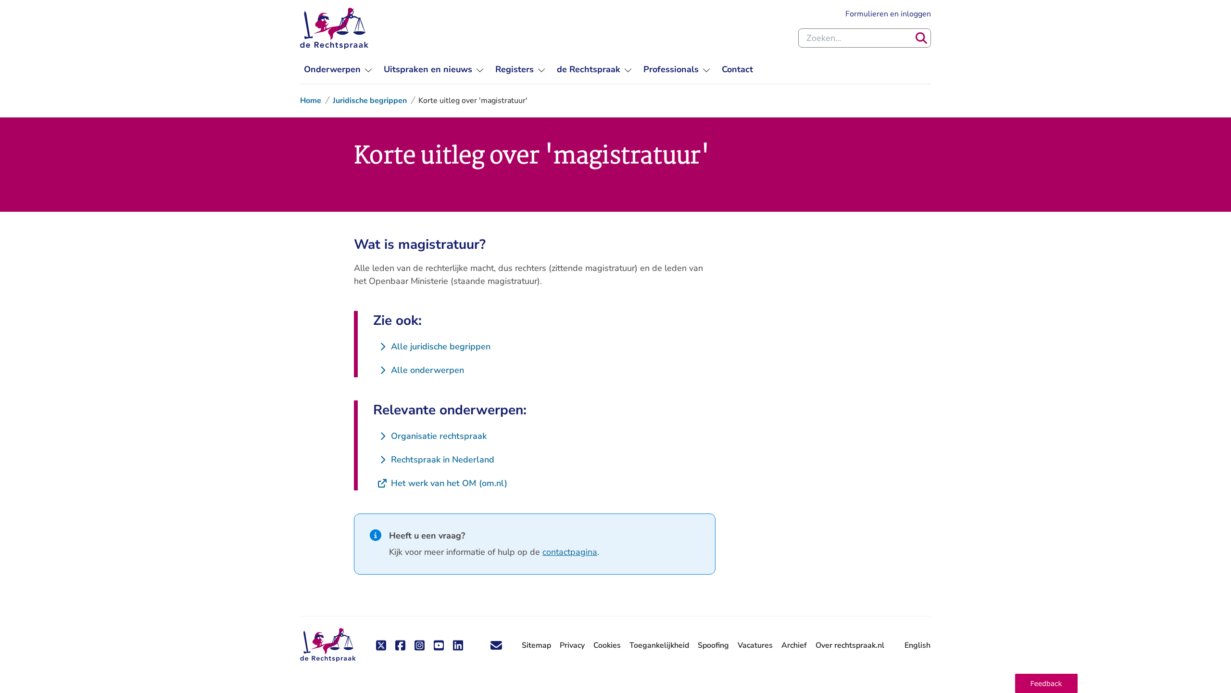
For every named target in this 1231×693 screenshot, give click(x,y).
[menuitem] (338, 69)
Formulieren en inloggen (888, 13)
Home (310, 100)
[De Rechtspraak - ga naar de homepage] (334, 28)
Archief (794, 645)
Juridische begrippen (370, 100)
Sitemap (536, 645)
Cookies (607, 645)
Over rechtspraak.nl (850, 645)
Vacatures (755, 645)
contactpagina (569, 552)
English (917, 645)
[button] (1046, 683)
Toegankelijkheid (659, 645)
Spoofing (713, 645)
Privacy (572, 645)
